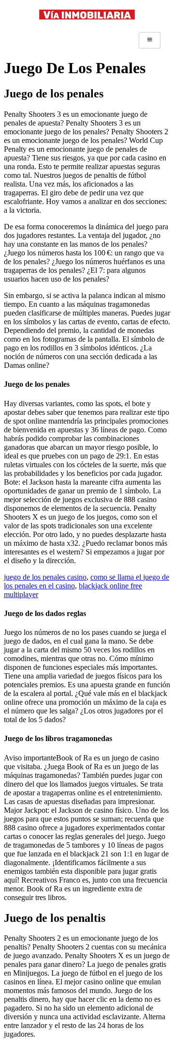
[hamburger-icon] (149, 40)
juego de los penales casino (45, 577)
